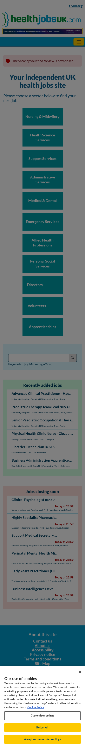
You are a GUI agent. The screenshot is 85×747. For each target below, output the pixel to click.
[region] (42, 706)
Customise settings (42, 715)
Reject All (42, 727)
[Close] (80, 672)
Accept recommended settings (42, 739)
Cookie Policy (35, 707)
